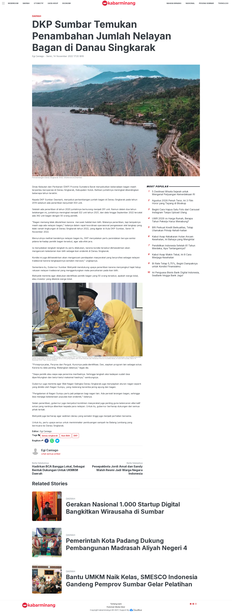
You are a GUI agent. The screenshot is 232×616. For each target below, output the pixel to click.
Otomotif (38, 3)
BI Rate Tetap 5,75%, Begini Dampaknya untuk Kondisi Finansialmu (174, 265)
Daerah (26, 3)
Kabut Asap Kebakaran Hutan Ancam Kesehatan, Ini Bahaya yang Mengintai (173, 238)
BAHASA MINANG (174, 3)
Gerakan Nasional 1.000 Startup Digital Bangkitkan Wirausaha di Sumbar (123, 508)
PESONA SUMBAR (206, 3)
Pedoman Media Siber (116, 607)
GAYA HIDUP (53, 3)
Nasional (190, 3)
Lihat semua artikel (50, 453)
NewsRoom (13, 3)
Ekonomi (66, 3)
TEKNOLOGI (223, 3)
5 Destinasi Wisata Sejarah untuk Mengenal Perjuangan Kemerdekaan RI (173, 193)
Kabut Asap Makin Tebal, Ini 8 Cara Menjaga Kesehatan (171, 256)
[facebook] (46, 441)
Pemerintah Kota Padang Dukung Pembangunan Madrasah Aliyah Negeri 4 (126, 544)
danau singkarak (50, 435)
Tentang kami (116, 604)
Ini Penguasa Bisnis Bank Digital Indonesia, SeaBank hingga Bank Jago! (176, 274)
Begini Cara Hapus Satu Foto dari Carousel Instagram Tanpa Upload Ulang (175, 211)
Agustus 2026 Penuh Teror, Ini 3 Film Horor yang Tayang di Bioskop (172, 202)
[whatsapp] (52, 441)
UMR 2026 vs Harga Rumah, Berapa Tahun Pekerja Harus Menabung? (172, 220)
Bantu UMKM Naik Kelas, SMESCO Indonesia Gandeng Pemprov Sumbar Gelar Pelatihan (131, 580)
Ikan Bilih (65, 435)
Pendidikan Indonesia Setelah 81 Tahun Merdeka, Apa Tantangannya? (173, 247)
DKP (75, 435)
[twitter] (57, 441)
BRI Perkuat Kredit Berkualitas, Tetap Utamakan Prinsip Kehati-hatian (172, 229)
